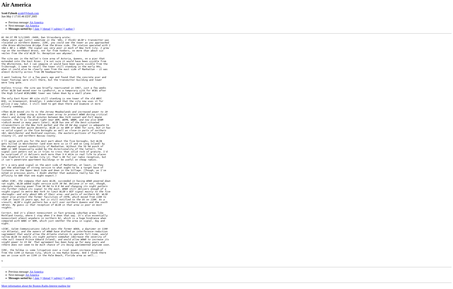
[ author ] (69, 28)
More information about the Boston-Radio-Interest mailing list (35, 285)
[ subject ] (57, 28)
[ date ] (37, 28)
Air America (36, 22)
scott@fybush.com (28, 13)
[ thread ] (47, 28)
